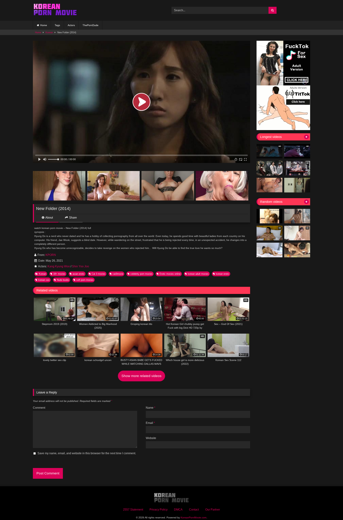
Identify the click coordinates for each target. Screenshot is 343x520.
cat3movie (118, 274)
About (49, 217)
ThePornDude (90, 25)
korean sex (44, 280)
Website (151, 438)
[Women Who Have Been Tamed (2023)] (297, 216)
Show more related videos (141, 376)
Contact (194, 509)
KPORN (51, 254)
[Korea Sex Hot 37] (269, 185)
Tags (57, 25)
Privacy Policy (159, 509)
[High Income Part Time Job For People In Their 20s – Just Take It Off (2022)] (269, 250)
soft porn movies (85, 280)
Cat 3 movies (98, 274)
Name (150, 407)
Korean (49, 32)
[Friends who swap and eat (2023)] (297, 250)
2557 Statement (133, 509)
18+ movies (59, 274)
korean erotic (222, 274)
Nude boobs (63, 280)
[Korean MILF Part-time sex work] (297, 185)
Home (43, 25)
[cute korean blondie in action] (269, 216)
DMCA (178, 509)
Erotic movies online (170, 274)
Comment (39, 407)
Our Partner (212, 509)
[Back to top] (332, 509)
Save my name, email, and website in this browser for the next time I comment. (87, 453)
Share (72, 217)
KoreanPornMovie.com (194, 517)
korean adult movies (198, 274)
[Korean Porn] (55, 10)
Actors (71, 25)
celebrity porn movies (141, 274)
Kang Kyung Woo (59, 266)
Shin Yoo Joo (80, 266)
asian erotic (78, 274)
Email (150, 422)
